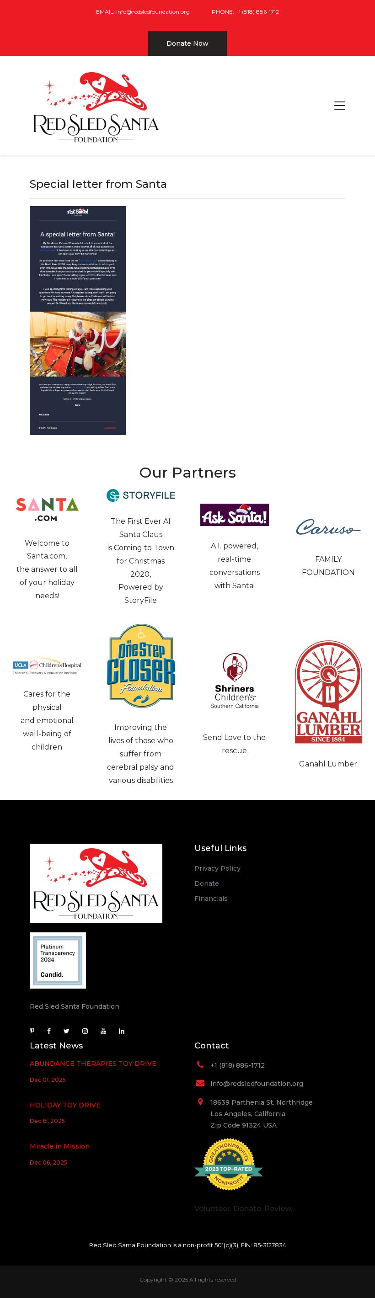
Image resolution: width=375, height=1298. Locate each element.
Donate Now (187, 43)
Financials (211, 898)
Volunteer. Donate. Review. (243, 1208)
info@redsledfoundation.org (153, 11)
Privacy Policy (217, 868)
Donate (206, 883)
